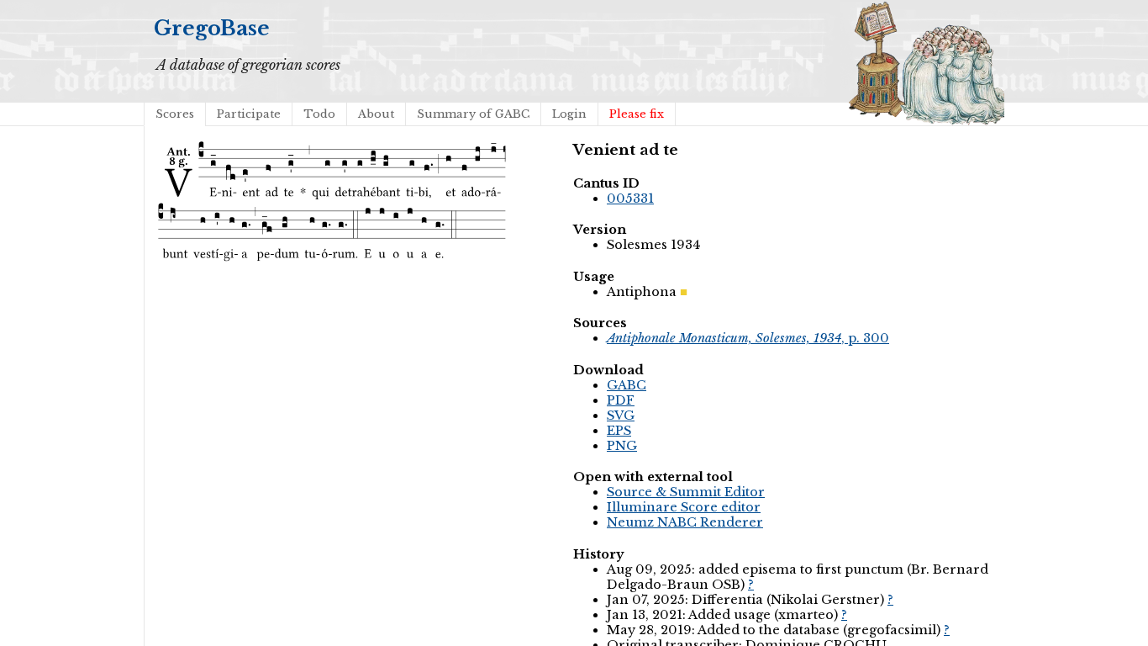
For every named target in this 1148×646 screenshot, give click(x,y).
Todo (319, 114)
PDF (621, 400)
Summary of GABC (473, 114)
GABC (626, 385)
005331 (630, 198)
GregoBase (212, 28)
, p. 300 (748, 338)
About (376, 114)
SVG (621, 415)
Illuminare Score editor (684, 507)
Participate (249, 114)
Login (569, 114)
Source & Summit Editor (686, 492)
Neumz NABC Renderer (685, 522)
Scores (174, 114)
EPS (619, 430)
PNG (622, 445)
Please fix (636, 114)
